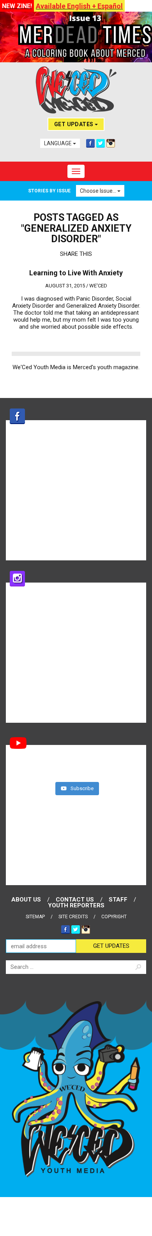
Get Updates (74, 124)
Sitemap (35, 916)
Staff (118, 899)
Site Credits (73, 916)
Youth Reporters (76, 905)
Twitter (100, 143)
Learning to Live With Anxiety (76, 273)
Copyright (114, 916)
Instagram (110, 143)
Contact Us (75, 899)
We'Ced (98, 286)
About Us (26, 899)
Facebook (90, 143)
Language (58, 143)
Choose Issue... (98, 191)
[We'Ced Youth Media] (76, 90)
